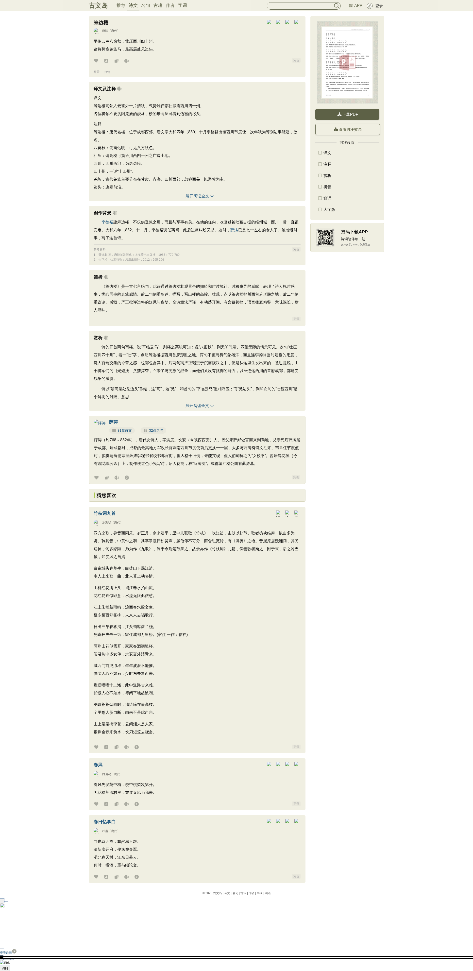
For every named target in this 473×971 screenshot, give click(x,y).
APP (358, 5)
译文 (327, 153)
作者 (170, 5)
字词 (182, 5)
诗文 (133, 5)
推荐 (121, 5)
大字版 (329, 209)
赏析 (327, 175)
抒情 (107, 72)
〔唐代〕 (114, 31)
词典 (5, 968)
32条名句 (156, 430)
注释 (327, 164)
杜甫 (105, 831)
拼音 (327, 187)
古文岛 (98, 5)
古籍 (157, 5)
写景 (97, 72)
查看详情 (6, 952)
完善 (296, 60)
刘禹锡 (106, 522)
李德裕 (107, 222)
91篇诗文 (125, 430)
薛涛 (105, 31)
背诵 (327, 198)
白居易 (106, 774)
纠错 (268, 893)
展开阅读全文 (197, 196)
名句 (145, 5)
